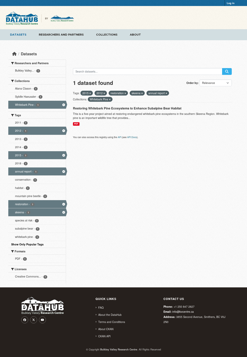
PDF (76, 123)
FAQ (101, 307)
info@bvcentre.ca (183, 311)
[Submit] (227, 71)
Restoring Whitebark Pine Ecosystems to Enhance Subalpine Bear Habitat (127, 108)
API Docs (132, 137)
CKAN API (104, 336)
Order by (192, 83)
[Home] (14, 53)
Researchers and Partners (61, 34)
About (135, 34)
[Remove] (90, 93)
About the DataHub (110, 315)
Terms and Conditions (111, 322)
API (119, 137)
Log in (230, 3)
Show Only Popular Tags (27, 244)
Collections (107, 34)
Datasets (18, 34)
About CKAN (105, 329)
